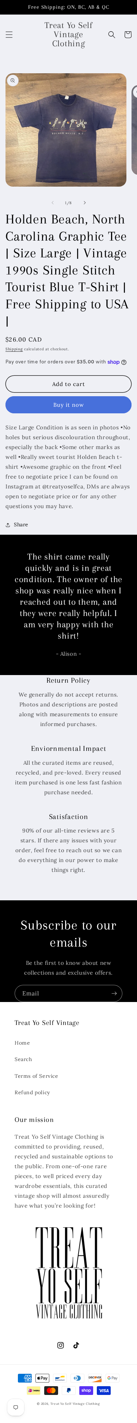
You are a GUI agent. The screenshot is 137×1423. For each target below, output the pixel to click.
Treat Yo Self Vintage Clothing (75, 1404)
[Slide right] (85, 203)
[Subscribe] (114, 993)
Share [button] (21, 524)
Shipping (14, 349)
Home (22, 1043)
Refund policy (32, 1092)
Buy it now (68, 404)
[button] (9, 35)
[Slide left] (53, 203)
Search (23, 1059)
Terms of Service (36, 1076)
